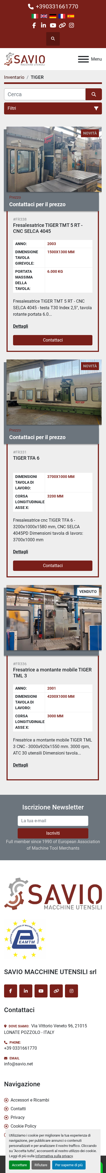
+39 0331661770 (20, 1048)
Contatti (18, 1108)
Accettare (19, 1165)
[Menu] (83, 59)
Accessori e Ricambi (30, 1100)
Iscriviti (53, 833)
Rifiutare (41, 1165)
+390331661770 (57, 6)
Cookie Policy (23, 1126)
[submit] (94, 94)
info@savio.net (18, 1063)
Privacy (18, 1117)
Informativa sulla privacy (54, 1156)
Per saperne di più (69, 1165)
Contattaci (53, 340)
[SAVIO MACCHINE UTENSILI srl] (53, 893)
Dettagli (20, 326)
